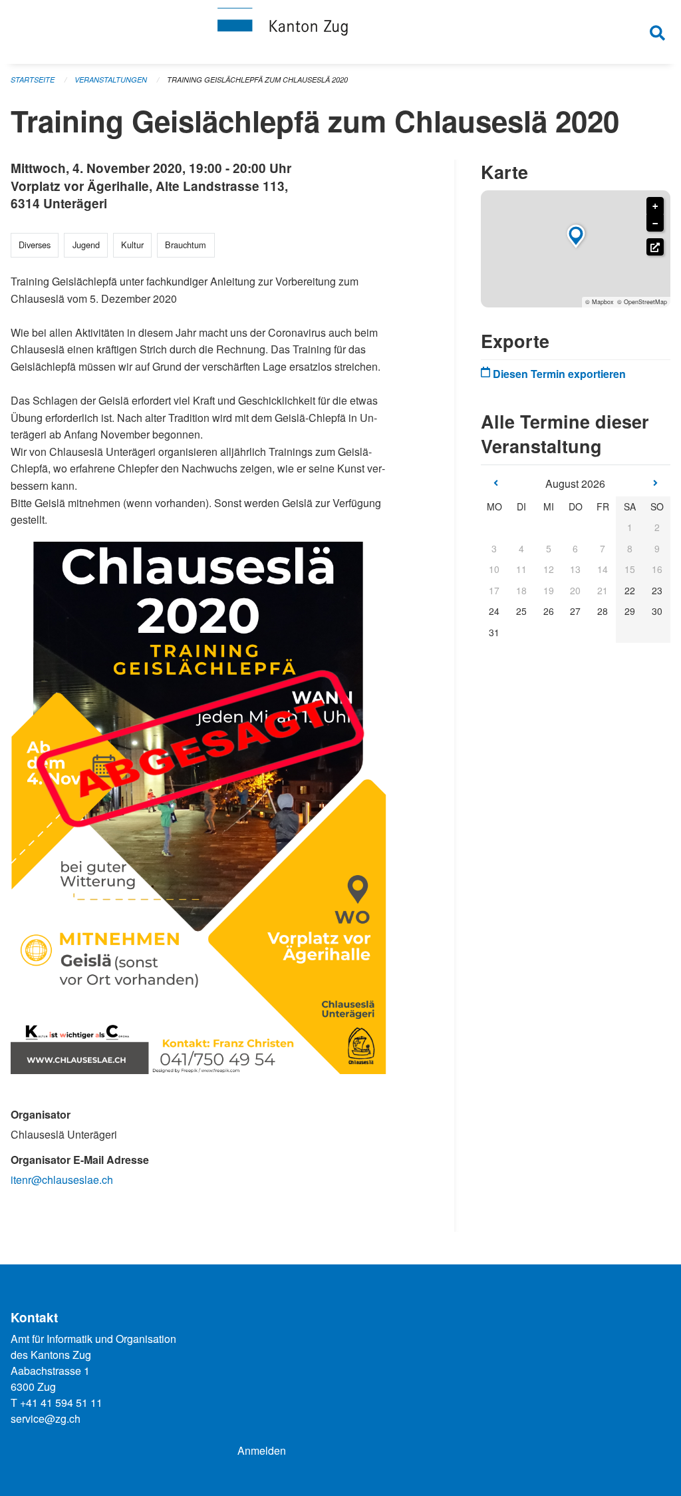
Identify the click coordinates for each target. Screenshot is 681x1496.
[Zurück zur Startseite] (340, 32)
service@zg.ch (45, 1418)
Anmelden (261, 1450)
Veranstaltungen (110, 80)
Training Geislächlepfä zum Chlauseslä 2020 (257, 80)
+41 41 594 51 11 (61, 1402)
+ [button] (655, 206)
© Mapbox (599, 301)
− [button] (655, 223)
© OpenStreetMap (642, 301)
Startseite (33, 80)
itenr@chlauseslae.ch (62, 1179)
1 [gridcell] (629, 527)
